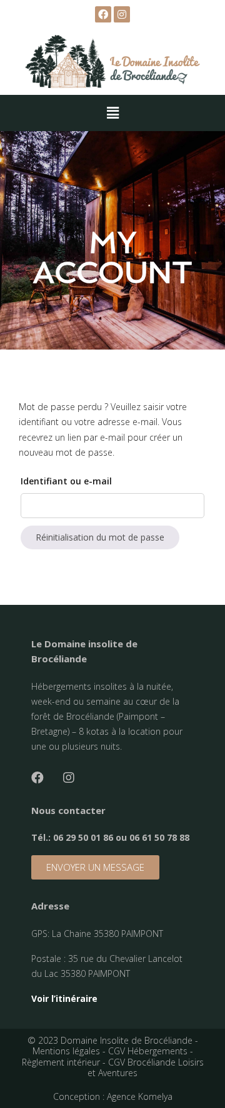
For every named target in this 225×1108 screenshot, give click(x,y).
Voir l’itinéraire (64, 998)
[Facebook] (37, 778)
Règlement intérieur (61, 1062)
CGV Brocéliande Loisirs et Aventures (146, 1067)
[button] (95, 867)
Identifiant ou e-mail (66, 481)
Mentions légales (66, 1051)
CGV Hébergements (148, 1051)
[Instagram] (122, 14)
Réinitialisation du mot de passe (100, 537)
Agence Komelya (139, 1096)
